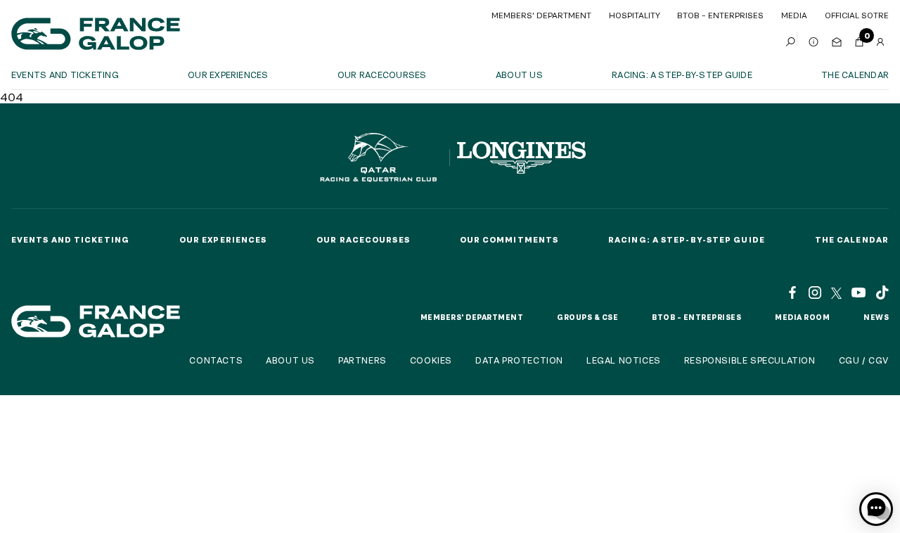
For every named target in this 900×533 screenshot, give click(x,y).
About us (519, 74)
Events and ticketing (65, 74)
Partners (362, 360)
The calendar (855, 74)
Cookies (431, 360)
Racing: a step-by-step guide (682, 74)
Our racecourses (382, 74)
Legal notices (623, 360)
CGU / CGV (864, 360)
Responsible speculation (750, 360)
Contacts (216, 360)
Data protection (519, 360)
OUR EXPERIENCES (228, 74)
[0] (859, 39)
